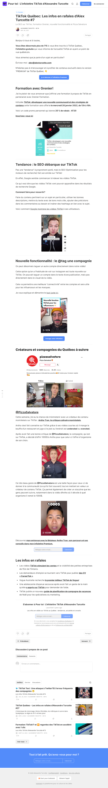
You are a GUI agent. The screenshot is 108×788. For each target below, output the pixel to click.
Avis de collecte (74, 773)
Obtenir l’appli (64, 778)
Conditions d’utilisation (64, 621)
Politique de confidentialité (63, 625)
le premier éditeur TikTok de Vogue (62, 580)
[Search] (72, 4)
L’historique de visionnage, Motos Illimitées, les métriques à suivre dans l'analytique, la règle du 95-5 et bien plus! (42, 712)
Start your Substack (47, 778)
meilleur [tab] (20, 682)
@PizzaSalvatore (27, 412)
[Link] (12, 88)
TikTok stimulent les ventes (43, 566)
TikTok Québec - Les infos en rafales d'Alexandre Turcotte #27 (44, 706)
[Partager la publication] (77, 4)
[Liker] (18, 35)
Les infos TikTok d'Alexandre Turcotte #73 (31, 730)
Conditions (64, 773)
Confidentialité (53, 773)
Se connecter (99, 4)
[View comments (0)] (23, 35)
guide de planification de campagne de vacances (67, 591)
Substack (39, 784)
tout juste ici (52, 293)
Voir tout (20, 742)
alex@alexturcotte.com (40, 63)
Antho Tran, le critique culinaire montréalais (59, 420)
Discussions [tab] (36, 682)
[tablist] (26, 656)
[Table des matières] (2, 394)
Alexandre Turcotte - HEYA (30, 28)
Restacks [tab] (32, 656)
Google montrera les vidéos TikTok (46, 209)
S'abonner (86, 4)
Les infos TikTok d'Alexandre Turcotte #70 (31, 694)
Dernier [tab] (27, 682)
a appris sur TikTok (35, 587)
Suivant (85, 641)
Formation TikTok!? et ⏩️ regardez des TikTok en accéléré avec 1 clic (43, 726)
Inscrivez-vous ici (24, 116)
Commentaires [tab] (22, 656)
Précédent (24, 641)
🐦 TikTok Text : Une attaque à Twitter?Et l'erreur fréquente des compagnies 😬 (44, 689)
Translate (20, 12)
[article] (54, 694)
